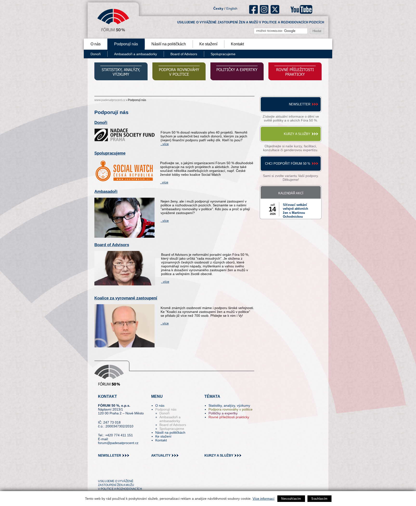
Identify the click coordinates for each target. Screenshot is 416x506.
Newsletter (299, 104)
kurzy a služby (218, 455)
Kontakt (237, 44)
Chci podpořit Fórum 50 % (287, 163)
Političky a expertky (223, 413)
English (231, 8)
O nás (96, 44)
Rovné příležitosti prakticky (228, 417)
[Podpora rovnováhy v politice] (179, 71)
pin (109, 472)
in (125, 472)
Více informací (263, 498)
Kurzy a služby (297, 134)
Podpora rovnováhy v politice (230, 409)
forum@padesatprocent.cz (118, 443)
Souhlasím (319, 498)
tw (101, 472)
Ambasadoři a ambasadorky (135, 54)
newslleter (109, 455)
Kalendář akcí (290, 193)
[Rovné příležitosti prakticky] (295, 71)
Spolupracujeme (223, 54)
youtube (301, 9)
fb (253, 9)
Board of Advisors (183, 54)
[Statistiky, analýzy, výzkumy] (121, 71)
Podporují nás (126, 44)
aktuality (160, 455)
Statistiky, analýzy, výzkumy (229, 405)
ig (264, 9)
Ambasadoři (105, 191)
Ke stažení (208, 44)
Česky (218, 8)
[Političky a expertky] (237, 71)
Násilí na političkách (168, 44)
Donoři (96, 54)
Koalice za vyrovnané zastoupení (125, 298)
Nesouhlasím (291, 498)
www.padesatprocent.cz (109, 100)
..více (165, 144)
